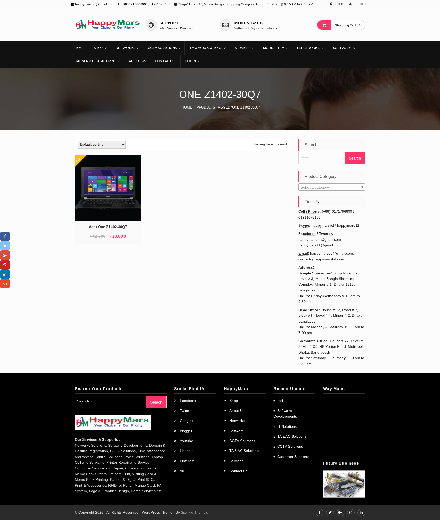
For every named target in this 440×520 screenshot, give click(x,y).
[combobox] (331, 187)
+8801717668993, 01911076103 (146, 4)
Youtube (186, 441)
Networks (125, 48)
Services (242, 48)
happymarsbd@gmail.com (94, 4)
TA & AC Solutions (205, 48)
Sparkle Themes (194, 512)
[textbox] (332, 187)
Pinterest (187, 461)
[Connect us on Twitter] (330, 512)
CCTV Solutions (162, 48)
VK (182, 471)
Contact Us (165, 61)
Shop (98, 48)
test (280, 400)
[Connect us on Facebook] (319, 512)
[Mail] (5, 283)
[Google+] (5, 255)
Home (80, 48)
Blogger (186, 431)
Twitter (185, 411)
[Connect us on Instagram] (351, 512)
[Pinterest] (5, 265)
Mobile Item (273, 48)
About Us (137, 61)
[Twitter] (5, 245)
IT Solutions (287, 426)
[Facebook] (5, 236)
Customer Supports (293, 457)
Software (342, 48)
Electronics (308, 48)
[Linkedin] (5, 274)
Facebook (188, 400)
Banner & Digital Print (95, 61)
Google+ (187, 421)
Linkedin (187, 451)
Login (190, 61)
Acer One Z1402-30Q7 (108, 227)
